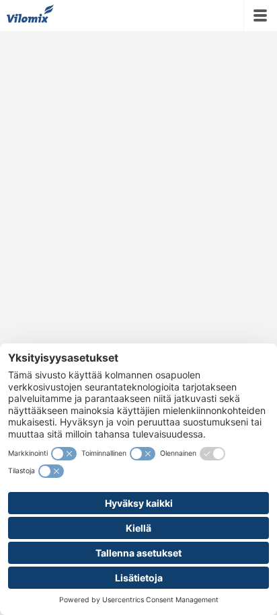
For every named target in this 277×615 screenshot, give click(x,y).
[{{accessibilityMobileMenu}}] (260, 15)
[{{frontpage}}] (30, 15)
